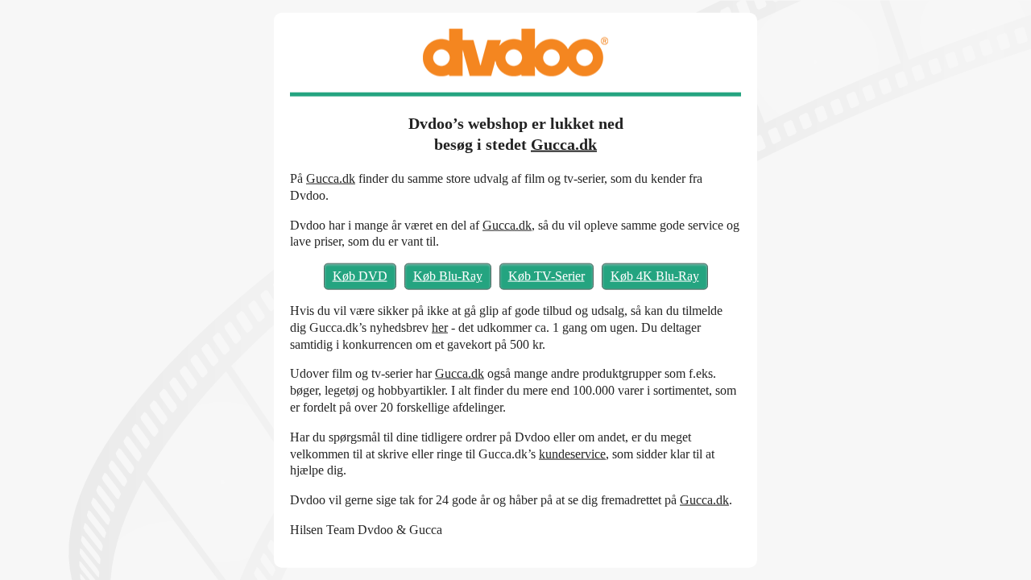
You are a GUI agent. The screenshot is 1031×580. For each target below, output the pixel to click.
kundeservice (572, 453)
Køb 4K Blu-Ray (655, 276)
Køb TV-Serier (546, 276)
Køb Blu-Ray (447, 276)
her (440, 327)
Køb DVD (360, 276)
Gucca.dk (564, 144)
